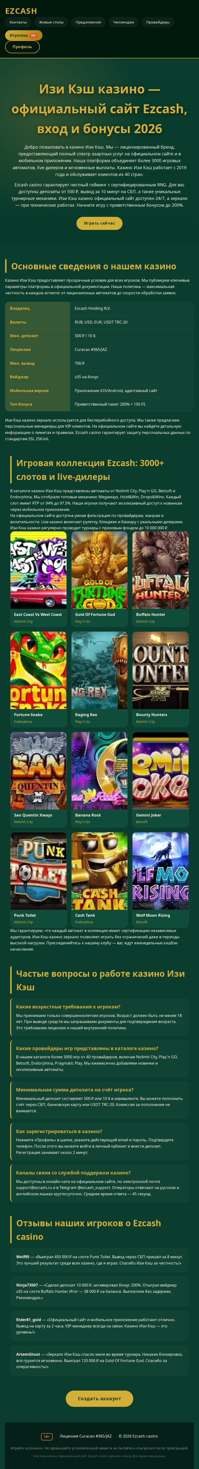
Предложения (88, 22)
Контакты (18, 22)
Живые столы (51, 22)
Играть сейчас (99, 223)
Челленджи (123, 22)
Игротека (23, 35)
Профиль (22, 46)
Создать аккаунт (99, 1398)
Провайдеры (158, 22)
